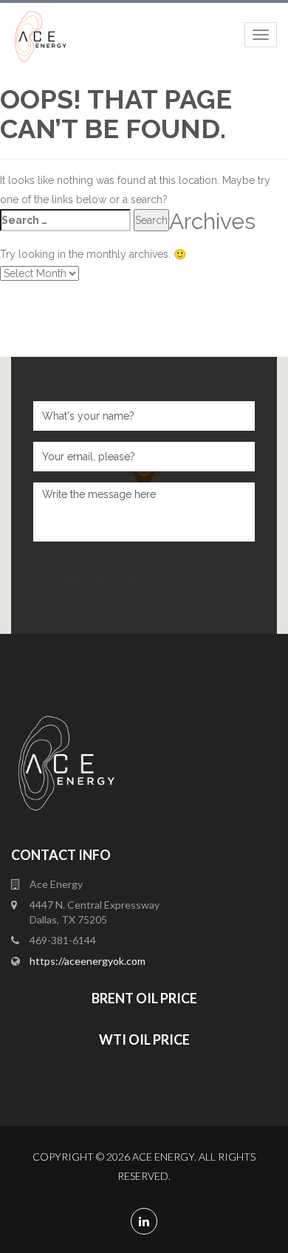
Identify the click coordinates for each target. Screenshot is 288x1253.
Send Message (98, 582)
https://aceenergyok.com (87, 961)
